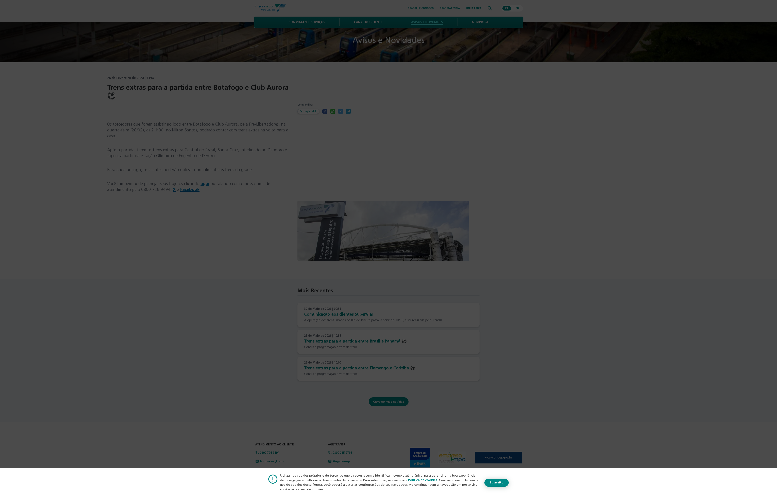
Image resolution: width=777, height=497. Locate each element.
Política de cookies (422, 480)
